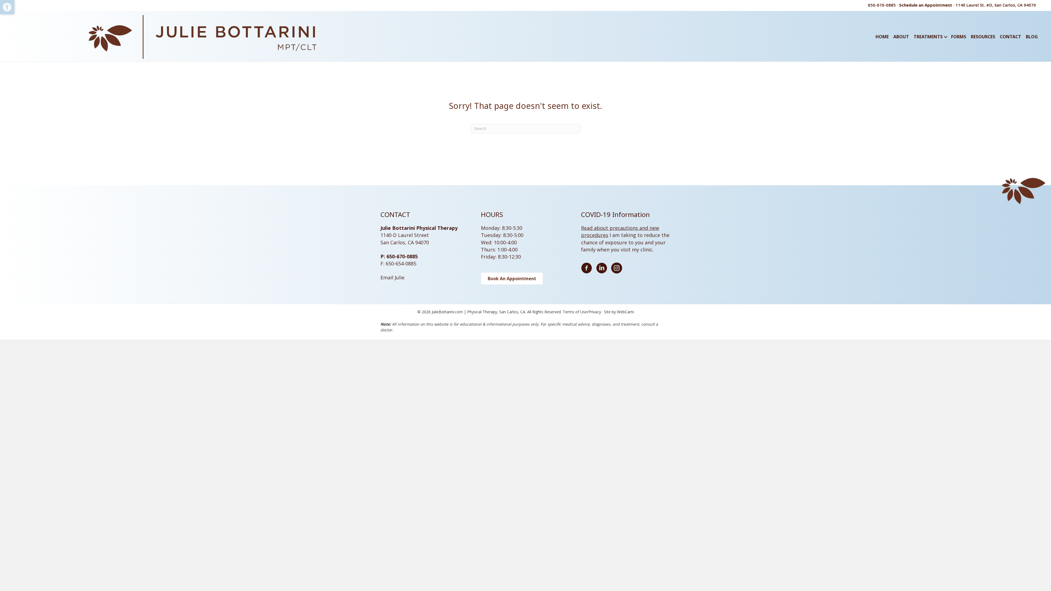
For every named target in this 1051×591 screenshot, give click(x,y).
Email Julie (392, 277)
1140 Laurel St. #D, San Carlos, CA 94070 (995, 5)
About (901, 37)
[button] (7, 7)
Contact (1010, 37)
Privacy (594, 311)
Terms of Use (575, 311)
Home (882, 37)
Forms (958, 37)
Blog (1032, 37)
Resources (983, 37)
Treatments (928, 37)
